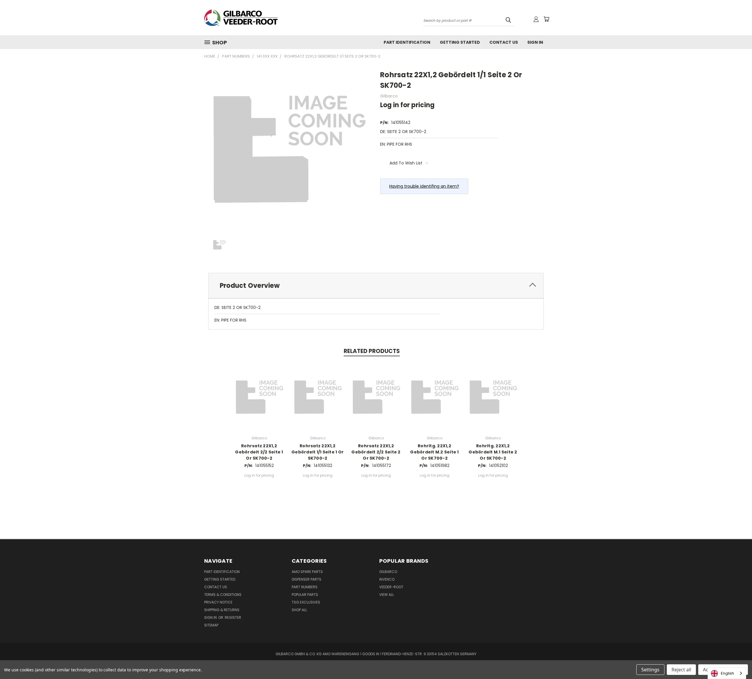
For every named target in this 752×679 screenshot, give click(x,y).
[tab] (376, 285)
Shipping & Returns (221, 609)
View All (386, 594)
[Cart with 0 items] (546, 19)
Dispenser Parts (306, 579)
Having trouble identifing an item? (424, 186)
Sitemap (211, 625)
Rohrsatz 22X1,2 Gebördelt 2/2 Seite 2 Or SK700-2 (375, 452)
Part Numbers (305, 586)
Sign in (211, 617)
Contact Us (503, 42)
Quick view (259, 395)
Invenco (387, 579)
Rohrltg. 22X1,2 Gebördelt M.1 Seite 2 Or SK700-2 (493, 452)
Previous (736, 660)
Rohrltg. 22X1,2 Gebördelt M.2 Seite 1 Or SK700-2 (434, 452)
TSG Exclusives (306, 602)
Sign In (535, 42)
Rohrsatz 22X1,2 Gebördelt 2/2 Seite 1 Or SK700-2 (259, 452)
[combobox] (727, 673)
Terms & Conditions (222, 594)
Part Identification (407, 42)
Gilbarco (388, 571)
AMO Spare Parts (307, 571)
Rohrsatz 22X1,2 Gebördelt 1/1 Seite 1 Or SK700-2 (317, 452)
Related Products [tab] (372, 351)
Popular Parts (305, 594)
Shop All (299, 609)
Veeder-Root (391, 586)
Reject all (681, 669)
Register (233, 617)
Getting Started (460, 42)
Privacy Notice (218, 602)
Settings (650, 669)
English (727, 673)
